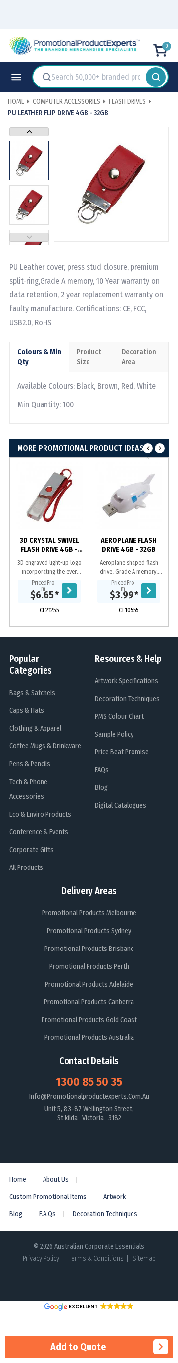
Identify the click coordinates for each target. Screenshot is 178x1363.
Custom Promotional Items (48, 1197)
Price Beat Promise (122, 752)
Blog (101, 788)
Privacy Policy (41, 1258)
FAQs (102, 770)
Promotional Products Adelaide (89, 984)
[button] (89, 1306)
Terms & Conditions (96, 1258)
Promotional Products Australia (89, 1037)
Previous (29, 237)
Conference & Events (38, 832)
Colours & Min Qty (39, 357)
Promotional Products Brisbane (89, 949)
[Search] (156, 76)
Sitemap (144, 1258)
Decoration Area (139, 357)
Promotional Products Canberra (89, 1002)
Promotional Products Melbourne (89, 913)
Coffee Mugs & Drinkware (45, 746)
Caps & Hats (26, 710)
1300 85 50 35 (89, 1082)
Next (29, 131)
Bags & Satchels (32, 693)
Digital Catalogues (120, 805)
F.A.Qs (47, 1214)
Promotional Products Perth (89, 966)
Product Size (89, 357)
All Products (26, 868)
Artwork (114, 1197)
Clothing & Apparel (35, 728)
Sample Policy (114, 734)
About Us (56, 1179)
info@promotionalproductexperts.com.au (89, 1096)
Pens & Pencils (29, 764)
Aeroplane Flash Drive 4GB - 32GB (129, 545)
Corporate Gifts (31, 850)
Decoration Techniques (127, 699)
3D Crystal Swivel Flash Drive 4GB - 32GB (49, 545)
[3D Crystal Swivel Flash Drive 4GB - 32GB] (49, 495)
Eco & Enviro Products (40, 814)
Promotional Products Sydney (89, 931)
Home (17, 1179)
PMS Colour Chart (119, 716)
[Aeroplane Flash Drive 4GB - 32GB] (128, 495)
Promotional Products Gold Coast (89, 1020)
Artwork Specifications (126, 681)
